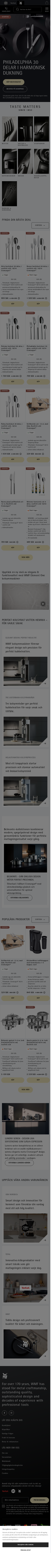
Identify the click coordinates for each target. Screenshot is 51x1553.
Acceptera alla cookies (25, 1544)
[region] (25, 1539)
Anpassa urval (25, 1550)
